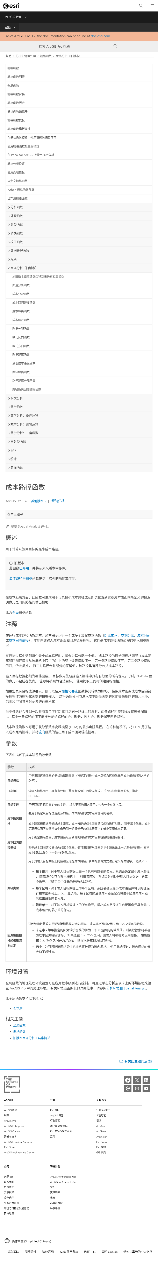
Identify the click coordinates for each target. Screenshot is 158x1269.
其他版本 (37, 501)
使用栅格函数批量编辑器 (23, 146)
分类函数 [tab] (16, 224)
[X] (137, 1080)
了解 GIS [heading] (101, 1100)
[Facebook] (127, 1080)
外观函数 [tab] (16, 216)
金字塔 (17, 1009)
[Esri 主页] (11, 6)
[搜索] (141, 5)
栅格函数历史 (16, 103)
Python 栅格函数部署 (20, 190)
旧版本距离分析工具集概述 (31, 1038)
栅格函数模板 (16, 120)
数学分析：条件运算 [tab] (24, 415)
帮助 (8, 27)
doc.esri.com (100, 36)
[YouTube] (146, 1088)
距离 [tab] (13, 259)
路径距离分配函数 (23, 381)
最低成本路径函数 (23, 363)
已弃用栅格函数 (17, 198)
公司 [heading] (6, 1166)
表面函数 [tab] (16, 467)
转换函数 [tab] (16, 233)
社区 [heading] (52, 1100)
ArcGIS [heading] (8, 1100)
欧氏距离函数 (21, 354)
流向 (41, 732)
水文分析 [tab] (16, 398)
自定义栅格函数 (17, 181)
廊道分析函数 (21, 285)
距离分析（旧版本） (69, 56)
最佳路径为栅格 (20, 578)
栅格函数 (46, 56)
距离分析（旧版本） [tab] (24, 268)
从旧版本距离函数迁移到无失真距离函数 (38, 276)
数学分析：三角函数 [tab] (24, 433)
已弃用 (24, 568)
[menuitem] (27, 1110)
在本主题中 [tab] (15, 514)
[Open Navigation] (152, 5)
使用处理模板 (16, 172)
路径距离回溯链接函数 (26, 389)
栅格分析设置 (16, 164)
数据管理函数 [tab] (19, 250)
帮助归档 (58, 501)
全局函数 (13, 85)
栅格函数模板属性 (18, 129)
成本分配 (143, 635)
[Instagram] (137, 1088)
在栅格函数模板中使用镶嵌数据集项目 (31, 137)
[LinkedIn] (146, 1080)
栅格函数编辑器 (17, 111)
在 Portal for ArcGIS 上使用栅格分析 (30, 155)
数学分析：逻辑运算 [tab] (24, 424)
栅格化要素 (70, 691)
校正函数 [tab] (16, 242)
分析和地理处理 (26, 56)
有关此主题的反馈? (138, 1061)
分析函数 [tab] (16, 207)
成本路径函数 (21, 320)
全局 (15, 613)
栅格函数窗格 (16, 94)
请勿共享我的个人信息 (137, 1252)
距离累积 (110, 635)
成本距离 (127, 635)
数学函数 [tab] (16, 407)
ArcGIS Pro (13, 17)
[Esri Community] (127, 1088)
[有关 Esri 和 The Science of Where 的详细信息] (12, 1085)
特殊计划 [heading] (55, 1166)
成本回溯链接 (19, 640)
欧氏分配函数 (21, 328)
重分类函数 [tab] (18, 441)
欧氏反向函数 (21, 337)
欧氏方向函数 (21, 346)
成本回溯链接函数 (23, 302)
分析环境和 (126, 988)
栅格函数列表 (16, 77)
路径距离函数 (21, 372)
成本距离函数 (21, 311)
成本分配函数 (21, 294)
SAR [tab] (13, 450)
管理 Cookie (109, 1252)
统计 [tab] (13, 459)
